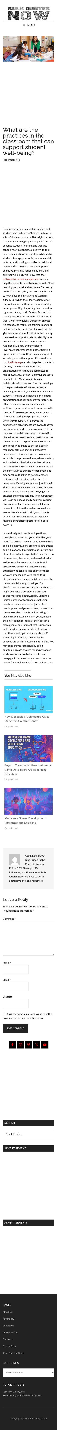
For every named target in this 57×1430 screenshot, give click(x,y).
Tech (17, 160)
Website (7, 997)
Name (7, 962)
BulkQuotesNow (38, 1418)
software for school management (21, 279)
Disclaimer (8, 1339)
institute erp (15, 362)
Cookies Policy (10, 1333)
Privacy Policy (9, 1346)
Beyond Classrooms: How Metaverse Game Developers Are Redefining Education (27, 770)
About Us (7, 1312)
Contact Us (8, 1326)
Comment (9, 919)
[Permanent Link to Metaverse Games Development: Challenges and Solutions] (28, 790)
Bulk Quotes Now (28, 13)
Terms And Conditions (13, 1353)
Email (7, 980)
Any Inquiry (8, 1319)
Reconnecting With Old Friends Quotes (22, 1395)
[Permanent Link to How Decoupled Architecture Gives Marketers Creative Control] (28, 688)
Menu (31, 25)
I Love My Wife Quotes (14, 1392)
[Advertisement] (28, 95)
